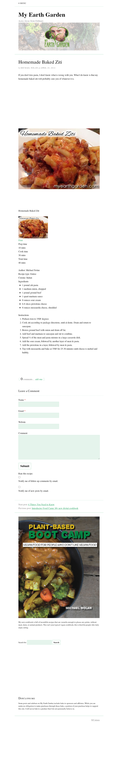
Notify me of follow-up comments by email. (38, 480)
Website (22, 421)
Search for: (22, 642)
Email (21, 410)
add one (38, 379)
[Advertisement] (59, 104)
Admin (95, 720)
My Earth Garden (41, 14)
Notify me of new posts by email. (33, 490)
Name (22, 399)
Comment (22, 433)
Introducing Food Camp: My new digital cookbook (55, 508)
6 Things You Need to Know (41, 504)
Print (20, 240)
